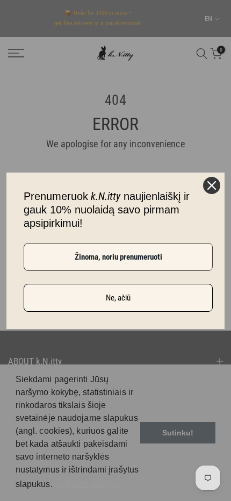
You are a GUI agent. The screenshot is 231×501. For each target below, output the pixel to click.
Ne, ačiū (118, 298)
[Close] (212, 185)
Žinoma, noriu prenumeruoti (118, 257)
